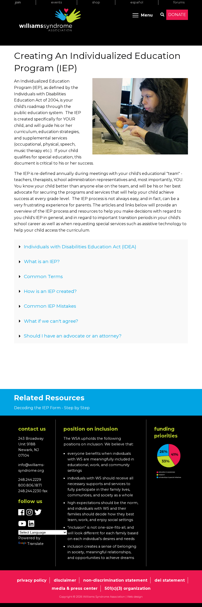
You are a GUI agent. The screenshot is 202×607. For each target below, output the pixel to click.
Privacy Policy (32, 580)
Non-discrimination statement (115, 580)
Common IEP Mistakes (50, 306)
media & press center (75, 588)
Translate (35, 543)
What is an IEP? (42, 261)
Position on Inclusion (91, 429)
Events (56, 2)
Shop (96, 2)
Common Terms (43, 276)
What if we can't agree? (51, 321)
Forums (179, 2)
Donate (177, 14)
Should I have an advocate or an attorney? (73, 336)
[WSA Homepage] (50, 21)
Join (18, 2)
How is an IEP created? (50, 291)
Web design (135, 596)
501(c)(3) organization (128, 588)
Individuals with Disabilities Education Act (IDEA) (80, 247)
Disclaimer (65, 580)
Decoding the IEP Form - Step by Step (52, 407)
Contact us (32, 429)
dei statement (169, 580)
